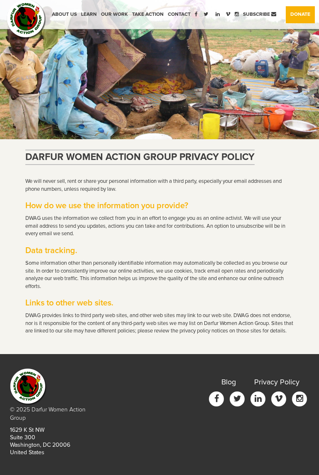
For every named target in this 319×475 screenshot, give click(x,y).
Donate (302, 14)
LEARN (89, 14)
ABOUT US (64, 14)
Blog (228, 381)
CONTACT (179, 14)
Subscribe (257, 14)
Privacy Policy (276, 381)
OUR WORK (114, 14)
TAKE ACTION (148, 14)
